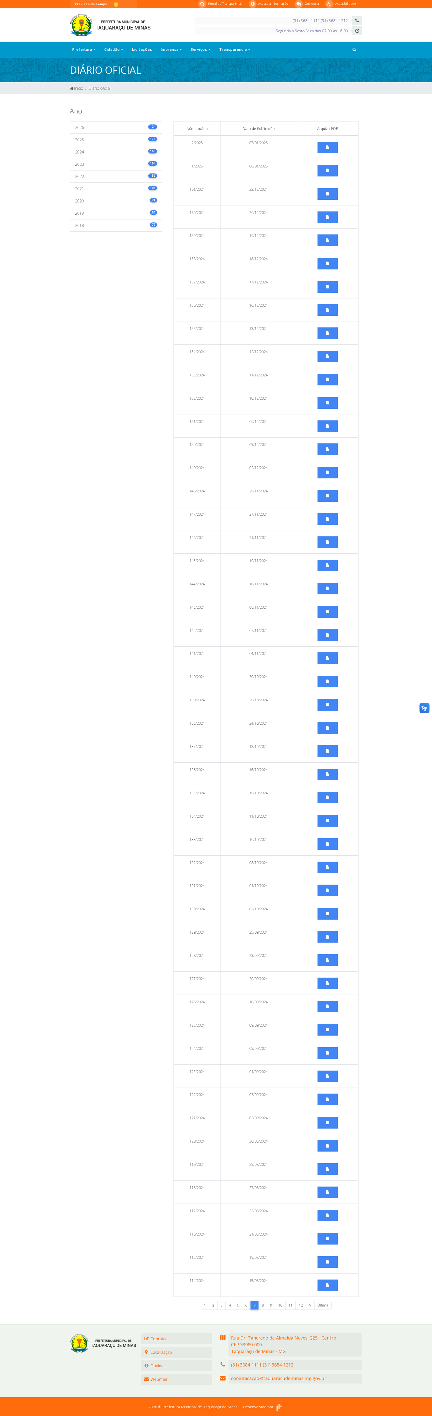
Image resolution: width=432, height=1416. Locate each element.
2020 (115, 201)
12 (301, 1305)
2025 (115, 139)
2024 (115, 152)
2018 (115, 225)
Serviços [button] (199, 49)
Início (78, 88)
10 (280, 1305)
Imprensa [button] (170, 49)
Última (323, 1305)
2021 (115, 188)
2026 (115, 127)
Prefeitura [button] (82, 49)
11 (290, 1305)
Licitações (142, 49)
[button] (354, 49)
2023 (115, 164)
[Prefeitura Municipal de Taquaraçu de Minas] (110, 24)
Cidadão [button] (112, 49)
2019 (115, 213)
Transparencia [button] (233, 49)
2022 (115, 176)
